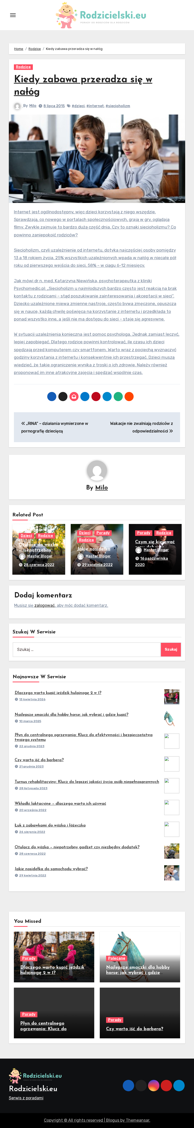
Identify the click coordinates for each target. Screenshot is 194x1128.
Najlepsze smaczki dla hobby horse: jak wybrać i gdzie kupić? (71, 715)
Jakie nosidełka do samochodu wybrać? (51, 869)
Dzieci (26, 536)
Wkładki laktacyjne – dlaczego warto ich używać (60, 804)
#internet (95, 106)
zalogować (44, 605)
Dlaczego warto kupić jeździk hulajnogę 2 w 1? (58, 693)
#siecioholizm (118, 106)
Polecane (116, 958)
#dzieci (78, 106)
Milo (32, 106)
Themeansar (137, 1120)
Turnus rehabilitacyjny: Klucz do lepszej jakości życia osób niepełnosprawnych (87, 782)
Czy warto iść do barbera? (39, 760)
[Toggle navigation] (13, 15)
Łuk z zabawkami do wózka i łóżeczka (50, 825)
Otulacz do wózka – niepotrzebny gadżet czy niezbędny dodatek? (77, 847)
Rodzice (23, 67)
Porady (103, 533)
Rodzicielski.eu (33, 1089)
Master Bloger (40, 556)
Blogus (112, 1120)
